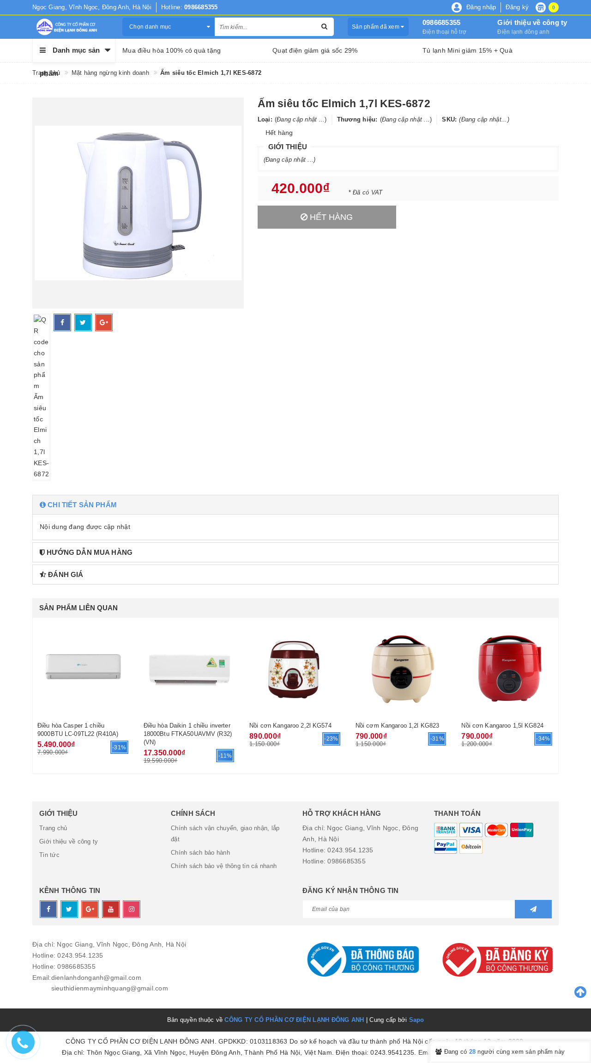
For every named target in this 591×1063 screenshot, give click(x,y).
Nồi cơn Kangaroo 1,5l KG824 (502, 725)
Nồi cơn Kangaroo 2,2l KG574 (290, 725)
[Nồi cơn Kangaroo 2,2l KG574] (295, 668)
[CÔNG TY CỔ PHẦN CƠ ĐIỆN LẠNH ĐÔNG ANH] (70, 27)
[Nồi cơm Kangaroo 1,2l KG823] (402, 668)
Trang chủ (53, 828)
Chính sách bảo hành (200, 852)
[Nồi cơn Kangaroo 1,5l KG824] (507, 668)
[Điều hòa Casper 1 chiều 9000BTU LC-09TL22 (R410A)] (83, 668)
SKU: (449, 119)
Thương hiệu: (357, 119)
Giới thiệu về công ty (532, 22)
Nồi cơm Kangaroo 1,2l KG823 (398, 725)
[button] (295, 505)
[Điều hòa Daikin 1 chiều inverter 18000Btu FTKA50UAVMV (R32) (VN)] (190, 668)
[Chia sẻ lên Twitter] (83, 322)
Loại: (265, 119)
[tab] (295, 504)
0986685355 (441, 22)
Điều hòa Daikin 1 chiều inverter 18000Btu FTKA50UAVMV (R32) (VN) (188, 734)
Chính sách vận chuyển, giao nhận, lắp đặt (225, 834)
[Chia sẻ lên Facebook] (62, 322)
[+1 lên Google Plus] (104, 322)
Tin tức (49, 854)
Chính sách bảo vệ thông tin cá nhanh (224, 866)
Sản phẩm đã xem (376, 27)
